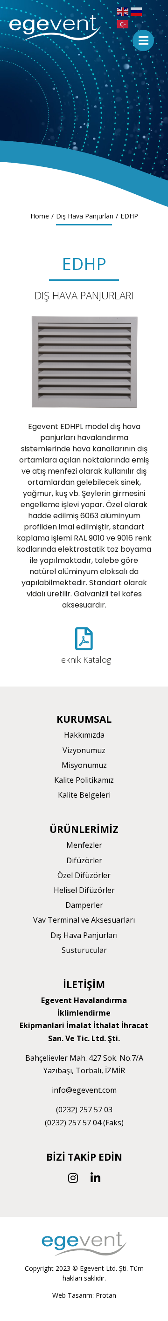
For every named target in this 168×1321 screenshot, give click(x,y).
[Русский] (137, 11)
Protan (106, 1295)
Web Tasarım (72, 1295)
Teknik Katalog (84, 659)
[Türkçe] (124, 23)
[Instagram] (73, 1178)
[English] (124, 11)
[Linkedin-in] (95, 1178)
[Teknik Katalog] (84, 638)
